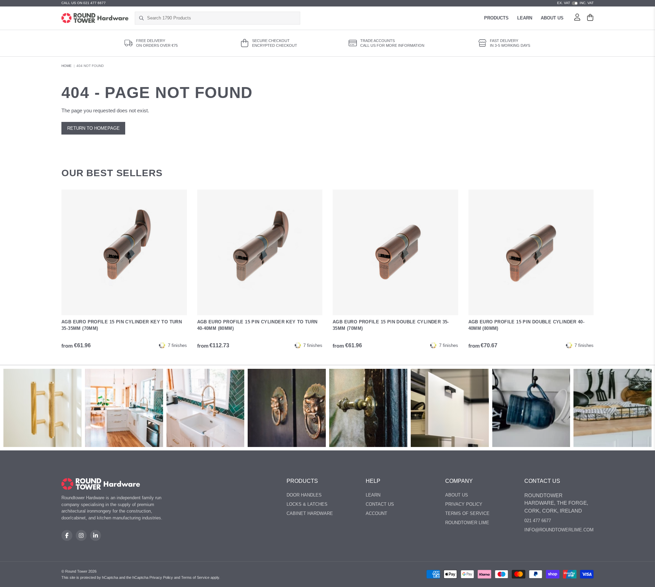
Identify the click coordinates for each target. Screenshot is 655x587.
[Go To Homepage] (100, 484)
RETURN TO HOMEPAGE (93, 128)
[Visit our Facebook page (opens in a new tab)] (66, 535)
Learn (524, 17)
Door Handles (304, 495)
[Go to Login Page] (577, 18)
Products (496, 17)
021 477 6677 (537, 520)
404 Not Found (90, 66)
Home (66, 66)
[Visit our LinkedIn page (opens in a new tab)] (95, 535)
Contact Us (380, 504)
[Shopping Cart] (590, 18)
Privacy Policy (463, 504)
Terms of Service (467, 513)
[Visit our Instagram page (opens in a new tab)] (81, 535)
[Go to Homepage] (95, 18)
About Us (552, 17)
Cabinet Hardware (310, 513)
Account (376, 513)
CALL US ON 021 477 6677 (83, 3)
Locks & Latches (307, 504)
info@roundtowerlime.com (559, 529)
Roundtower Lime (467, 522)
